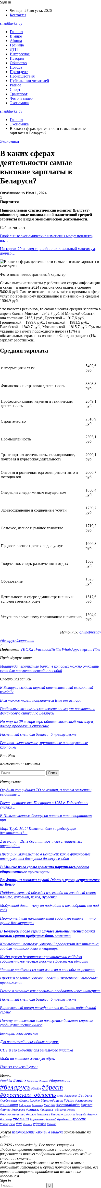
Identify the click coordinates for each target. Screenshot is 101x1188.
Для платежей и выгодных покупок (29, 1042)
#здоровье (25, 1105)
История (17, 58)
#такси (27, 1124)
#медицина (18, 1109)
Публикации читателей (29, 81)
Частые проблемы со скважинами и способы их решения (47, 970)
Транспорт (18, 94)
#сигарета (7, 1124)
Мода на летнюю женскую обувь (27, 1058)
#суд (19, 1124)
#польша (21, 1118)
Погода (16, 67)
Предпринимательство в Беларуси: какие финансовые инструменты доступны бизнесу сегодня (45, 856)
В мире (16, 36)
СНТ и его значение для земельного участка (36, 1050)
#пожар (6, 1119)
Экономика (19, 103)
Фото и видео (21, 98)
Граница (17, 45)
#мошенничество (12, 1114)
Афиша (16, 41)
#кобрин (49, 1105)
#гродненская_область (14, 1100)
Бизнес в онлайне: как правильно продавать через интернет (50, 991)
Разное (15, 85)
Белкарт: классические (19, 1033)
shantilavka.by (11, 23)
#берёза (36, 1088)
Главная (16, 32)
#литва (5, 1109)
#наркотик (43, 1114)
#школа (51, 1124)
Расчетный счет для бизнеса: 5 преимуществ (38, 999)
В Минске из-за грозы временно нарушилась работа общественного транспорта (44, 869)
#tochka (6, 1080)
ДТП (14, 49)
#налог (31, 1114)
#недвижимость (63, 1114)
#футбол (39, 1124)
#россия (79, 1119)
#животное (83, 1100)
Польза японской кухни (19, 1067)
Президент (19, 72)
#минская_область (53, 1109)
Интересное (20, 54)
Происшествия (22, 76)
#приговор (37, 1119)
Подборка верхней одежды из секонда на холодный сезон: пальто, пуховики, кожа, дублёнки (48, 895)
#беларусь (8, 640)
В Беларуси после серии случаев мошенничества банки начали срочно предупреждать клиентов (47, 933)
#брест (52, 1087)
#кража (86, 1105)
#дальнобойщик (52, 1100)
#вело (60, 1095)
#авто (19, 1080)
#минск (32, 1109)
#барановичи (59, 1080)
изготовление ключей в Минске (37, 1132)
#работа (64, 1119)
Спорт (15, 89)
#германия (70, 1095)
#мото (71, 1109)
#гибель (85, 1095)
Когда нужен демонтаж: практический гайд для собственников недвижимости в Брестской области (44, 959)
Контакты (18, 15)
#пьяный (51, 1119)
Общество (18, 63)
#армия (43, 1081)
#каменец (37, 1105)
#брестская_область (28, 1094)
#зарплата (25, 640)
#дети (69, 1100)
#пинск (93, 1114)
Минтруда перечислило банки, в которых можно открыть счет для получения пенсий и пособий (49, 668)
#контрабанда (68, 1105)
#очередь (81, 1114)
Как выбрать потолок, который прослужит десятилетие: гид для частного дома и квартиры (49, 946)
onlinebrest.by (90, 632)
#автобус (32, 1080)
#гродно (35, 1100)
